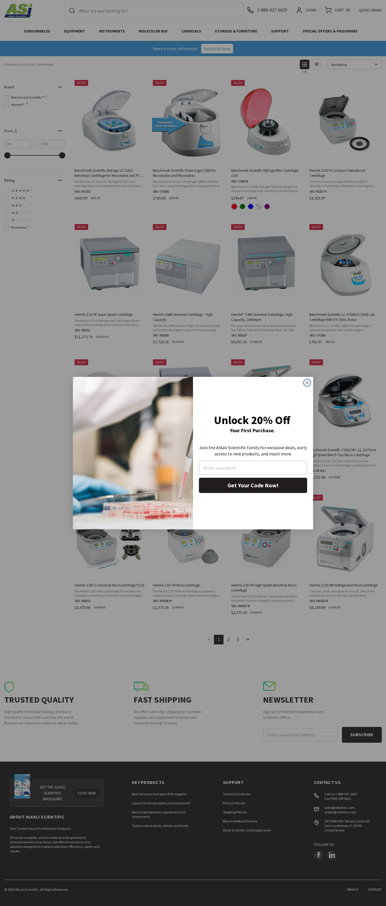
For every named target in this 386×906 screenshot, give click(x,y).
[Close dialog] (307, 382)
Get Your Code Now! (253, 485)
